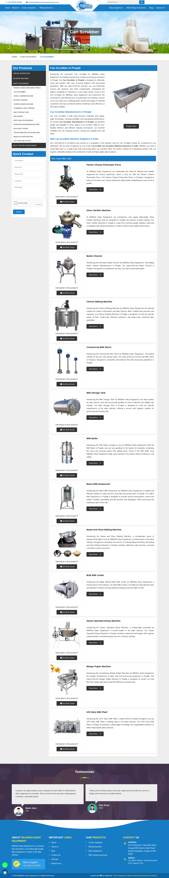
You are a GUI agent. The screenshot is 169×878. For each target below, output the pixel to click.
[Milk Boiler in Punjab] (66, 452)
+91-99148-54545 (14, 2)
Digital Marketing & (134, 876)
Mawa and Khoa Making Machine (26, 124)
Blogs (151, 8)
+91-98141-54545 (31, 865)
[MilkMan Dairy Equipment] (84, 7)
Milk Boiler (18, 116)
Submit (19, 212)
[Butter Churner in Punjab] (66, 270)
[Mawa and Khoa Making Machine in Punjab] (66, 543)
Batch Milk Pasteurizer (23, 120)
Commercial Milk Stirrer (24, 108)
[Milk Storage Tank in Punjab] (66, 406)
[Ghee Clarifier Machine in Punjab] (66, 224)
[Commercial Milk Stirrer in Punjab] (66, 361)
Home (7, 8)
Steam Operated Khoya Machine (27, 132)
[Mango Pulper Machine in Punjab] (66, 680)
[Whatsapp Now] (5, 865)
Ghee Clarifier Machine (23, 96)
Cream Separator (29, 8)
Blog (53, 851)
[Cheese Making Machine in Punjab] (66, 315)
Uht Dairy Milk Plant (22, 141)
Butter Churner (21, 100)
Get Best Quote (68, 202)
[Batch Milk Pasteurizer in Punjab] (66, 498)
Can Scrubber (20, 92)
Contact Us (160, 8)
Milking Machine (46, 8)
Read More (93, 189)
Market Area (56, 863)
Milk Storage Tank (21, 112)
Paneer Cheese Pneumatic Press (27, 88)
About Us (16, 8)
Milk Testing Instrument (136, 8)
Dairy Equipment (116, 8)
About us (55, 847)
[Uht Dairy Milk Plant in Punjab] (66, 726)
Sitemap (54, 859)
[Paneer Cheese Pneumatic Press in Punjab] (66, 178)
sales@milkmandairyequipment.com (43, 2)
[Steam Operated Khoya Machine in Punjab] (66, 634)
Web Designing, (120, 876)
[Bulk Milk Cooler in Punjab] (66, 589)
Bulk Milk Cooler (21, 128)
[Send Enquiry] (5, 872)
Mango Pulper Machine (23, 137)
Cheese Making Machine (23, 104)
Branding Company (149, 876)
